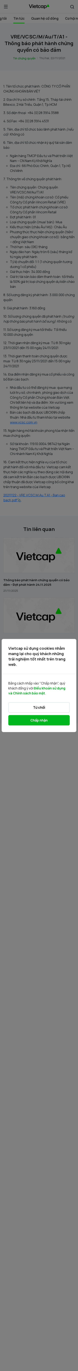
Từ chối (39, 707)
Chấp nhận (39, 720)
